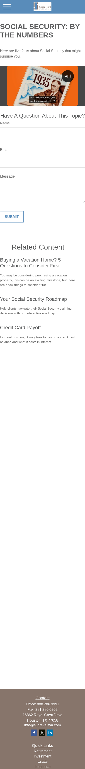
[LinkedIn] (50, 733)
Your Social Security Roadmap (33, 299)
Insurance (43, 767)
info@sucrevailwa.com (42, 725)
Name (5, 123)
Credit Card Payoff (20, 327)
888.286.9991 (48, 704)
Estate (42, 761)
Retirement (42, 751)
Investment (42, 756)
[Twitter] (42, 733)
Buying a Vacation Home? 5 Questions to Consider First (30, 263)
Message (7, 176)
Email (4, 150)
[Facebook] (34, 733)
